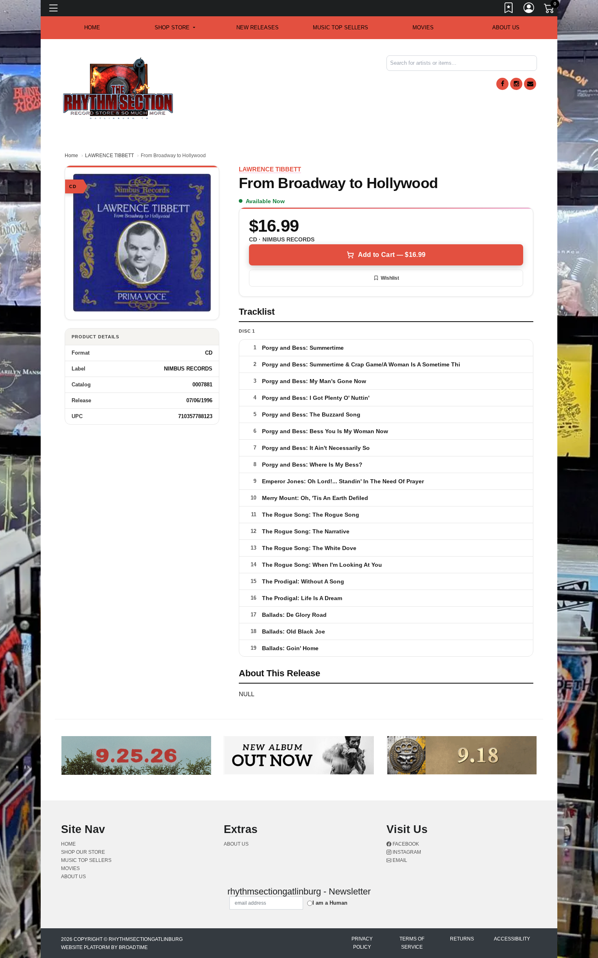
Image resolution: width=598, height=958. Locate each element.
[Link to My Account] (529, 9)
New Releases (257, 27)
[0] (549, 10)
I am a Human (329, 903)
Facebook (405, 844)
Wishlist (390, 278)
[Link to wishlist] (509, 9)
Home (71, 155)
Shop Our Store (83, 852)
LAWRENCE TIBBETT (109, 155)
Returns (462, 939)
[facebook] (502, 84)
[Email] (530, 84)
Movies (423, 27)
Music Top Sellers (340, 27)
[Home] (118, 88)
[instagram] (516, 84)
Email (399, 860)
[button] (174, 27)
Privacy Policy (362, 943)
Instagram (406, 852)
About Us (505, 27)
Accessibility (512, 939)
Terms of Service (411, 943)
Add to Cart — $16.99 (392, 254)
